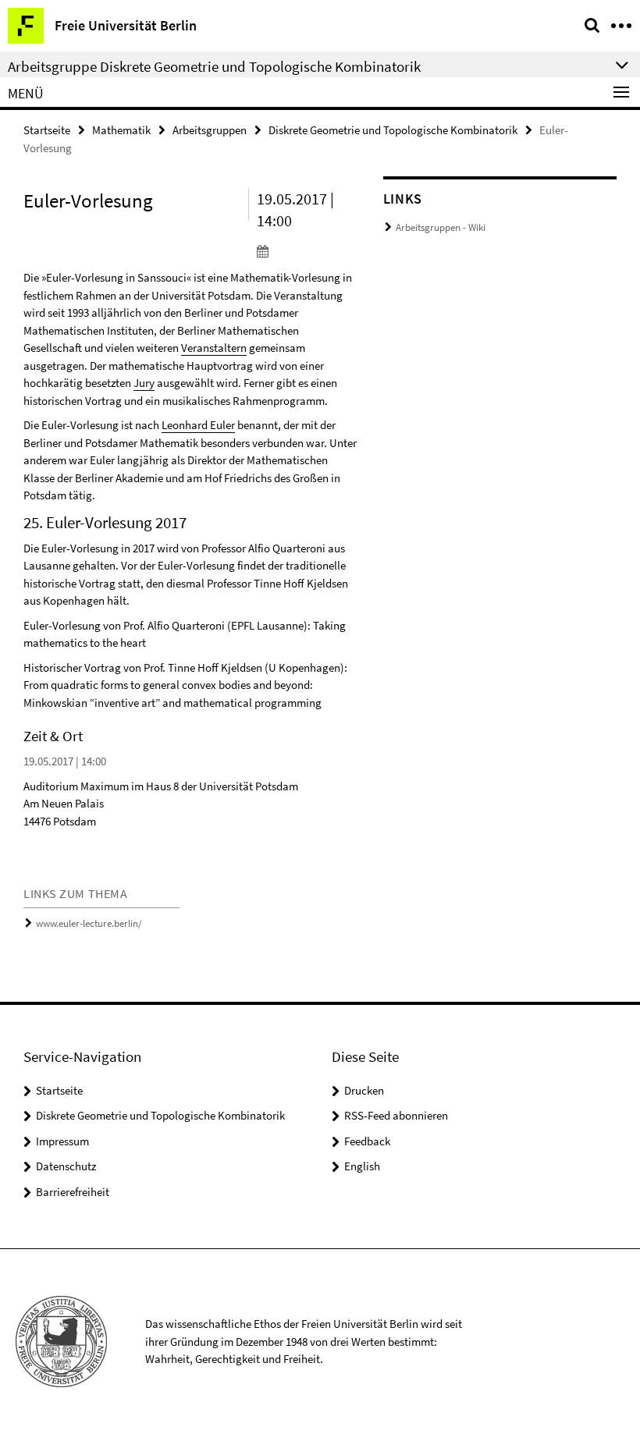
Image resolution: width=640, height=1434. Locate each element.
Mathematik (121, 129)
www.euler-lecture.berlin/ (89, 923)
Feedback (367, 1141)
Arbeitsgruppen (209, 129)
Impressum (62, 1141)
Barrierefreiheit (72, 1191)
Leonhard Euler (198, 424)
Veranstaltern (214, 347)
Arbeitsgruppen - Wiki (440, 227)
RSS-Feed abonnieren (396, 1115)
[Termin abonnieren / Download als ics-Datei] (308, 250)
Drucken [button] (364, 1090)
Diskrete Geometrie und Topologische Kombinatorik (392, 129)
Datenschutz (66, 1166)
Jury (144, 382)
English (362, 1166)
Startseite (46, 129)
